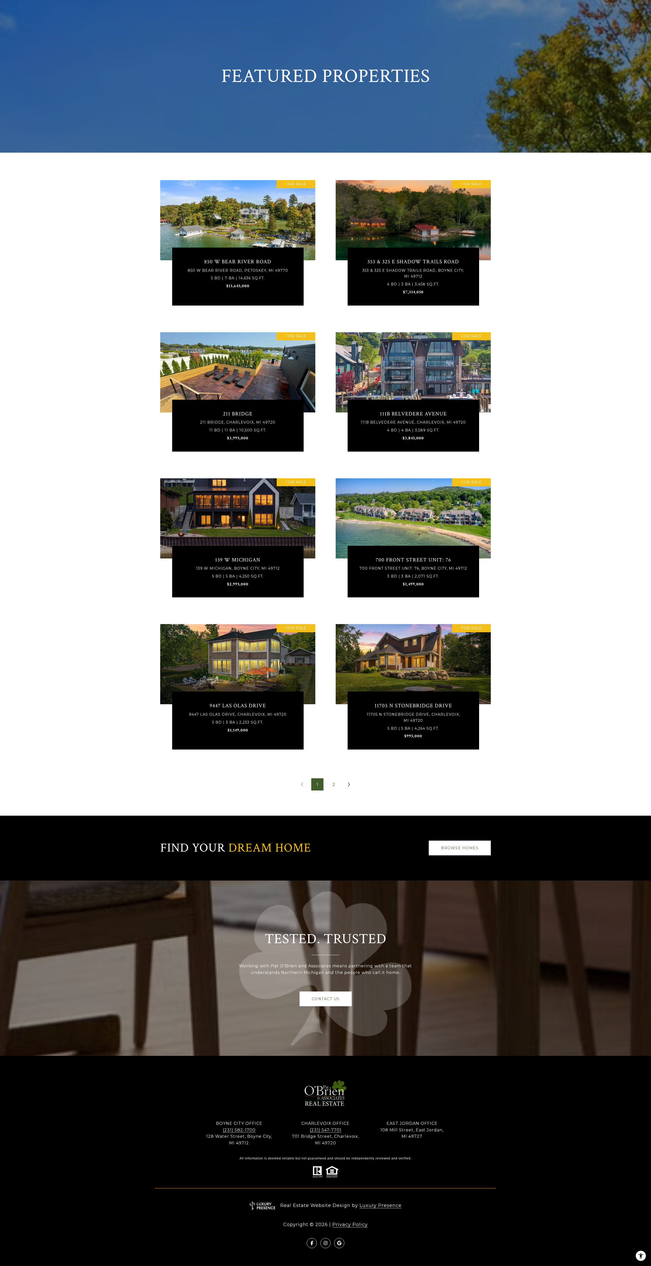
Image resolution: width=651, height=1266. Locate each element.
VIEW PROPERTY (238, 246)
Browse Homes (460, 848)
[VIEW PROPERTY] (237, 242)
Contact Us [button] (325, 999)
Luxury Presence (381, 1205)
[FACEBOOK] (312, 1243)
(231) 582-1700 (239, 1130)
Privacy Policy (350, 1224)
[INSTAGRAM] (325, 1243)
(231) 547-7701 (326, 1130)
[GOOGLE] (339, 1243)
